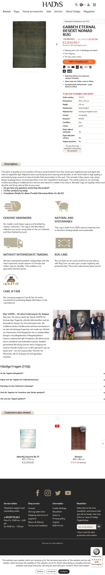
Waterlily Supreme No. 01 (28, 457)
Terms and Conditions (38, 525)
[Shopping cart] (94, 5)
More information (81, 565)
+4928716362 (12, 517)
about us (56, 515)
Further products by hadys (15, 190)
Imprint (55, 522)
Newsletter (57, 511)
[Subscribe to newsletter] (98, 526)
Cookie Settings (59, 508)
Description (11, 164)
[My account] (88, 5)
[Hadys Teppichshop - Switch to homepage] (52, 4)
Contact (31, 508)
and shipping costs (80, 45)
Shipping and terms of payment (38, 517)
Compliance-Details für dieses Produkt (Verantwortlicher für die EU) (33, 193)
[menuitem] (75, 5)
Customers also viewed (17, 413)
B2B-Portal (57, 525)
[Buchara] (78, 438)
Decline (40, 571)
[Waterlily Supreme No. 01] (27, 438)
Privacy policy (58, 518)
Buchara (78, 457)
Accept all (51, 571)
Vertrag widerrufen (36, 511)
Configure (64, 571)
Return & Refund (35, 522)
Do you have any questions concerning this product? (72, 148)
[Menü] (100, 548)
